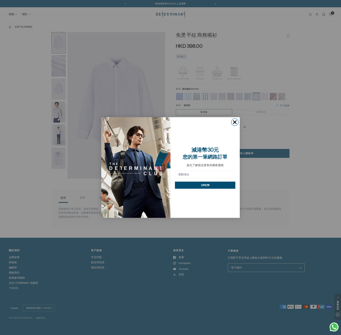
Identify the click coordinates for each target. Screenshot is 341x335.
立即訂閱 (205, 185)
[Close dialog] (234, 122)
